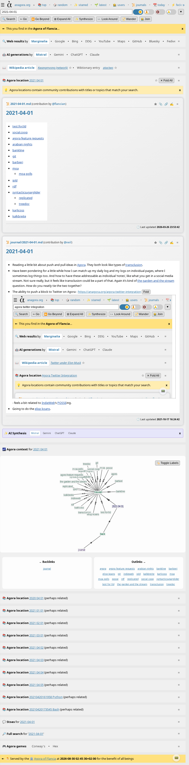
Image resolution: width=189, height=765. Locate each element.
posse (115, 579)
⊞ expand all (62, 19)
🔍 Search (8, 19)
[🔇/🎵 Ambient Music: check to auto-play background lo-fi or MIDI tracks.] (160, 12)
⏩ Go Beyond (40, 19)
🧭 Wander (129, 19)
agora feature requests (28, 138)
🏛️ (31, 758)
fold (146, 291)
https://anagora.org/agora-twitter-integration (109, 292)
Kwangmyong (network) (53, 68)
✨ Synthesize (84, 19)
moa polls (25, 174)
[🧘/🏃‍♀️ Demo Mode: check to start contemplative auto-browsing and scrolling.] (149, 12)
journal (47, 568)
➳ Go (23, 19)
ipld (15, 180)
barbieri (17, 162)
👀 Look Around (108, 19)
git (14, 156)
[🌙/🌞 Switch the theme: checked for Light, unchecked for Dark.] (138, 12)
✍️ (172, 104)
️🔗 (166, 104)
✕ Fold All (166, 80)
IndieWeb (48, 403)
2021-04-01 (27, 722)
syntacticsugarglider (26, 192)
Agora (81, 265)
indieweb (129, 573)
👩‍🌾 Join (145, 19)
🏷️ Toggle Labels (167, 463)
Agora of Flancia (45, 758)
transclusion (133, 265)
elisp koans (42, 409)
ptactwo (108, 68)
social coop (147, 579)
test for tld (108, 584)
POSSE (61, 403)
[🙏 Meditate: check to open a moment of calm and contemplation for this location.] (171, 12)
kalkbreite (19, 216)
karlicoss (18, 210)
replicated (25, 198)
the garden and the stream (155, 281)
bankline (18, 150)
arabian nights (22, 144)
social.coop (20, 132)
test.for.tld (19, 126)
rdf (14, 186)
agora (103, 568)
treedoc (24, 204)
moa (15, 168)
